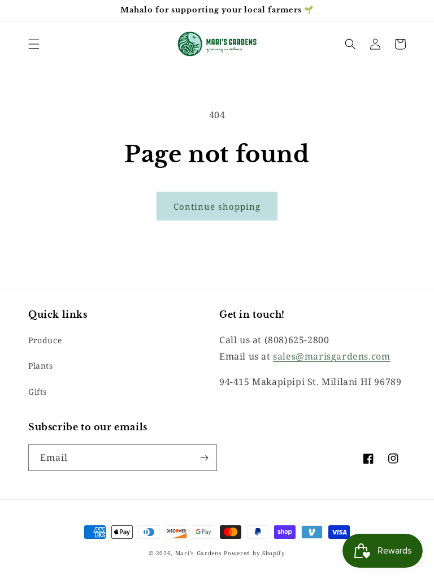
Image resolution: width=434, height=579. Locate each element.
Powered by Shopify (254, 553)
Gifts (37, 391)
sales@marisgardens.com (331, 356)
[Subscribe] (204, 457)
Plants (40, 365)
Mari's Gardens (198, 553)
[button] (33, 44)
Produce (45, 340)
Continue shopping (217, 206)
